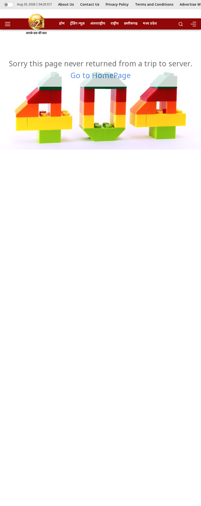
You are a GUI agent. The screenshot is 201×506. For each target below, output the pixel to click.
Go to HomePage (100, 76)
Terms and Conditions (154, 4)
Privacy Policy (117, 4)
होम (62, 23)
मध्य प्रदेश (150, 23)
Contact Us (89, 4)
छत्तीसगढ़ (131, 23)
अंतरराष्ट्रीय (97, 23)
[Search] (181, 24)
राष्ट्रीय (115, 23)
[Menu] (193, 24)
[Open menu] (9, 24)
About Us (66, 4)
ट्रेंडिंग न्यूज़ (77, 23)
